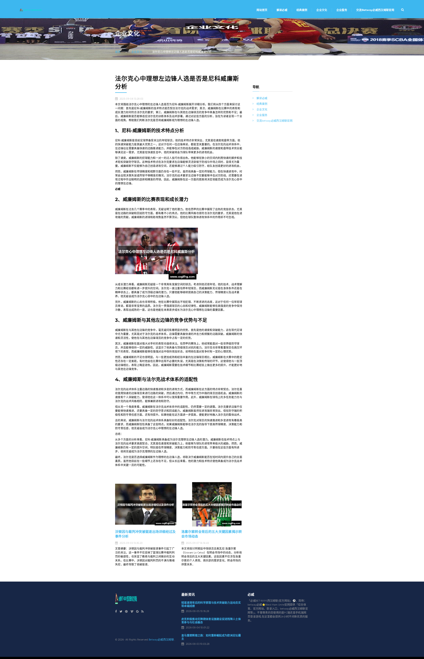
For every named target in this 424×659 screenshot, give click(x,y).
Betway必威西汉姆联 (161, 640)
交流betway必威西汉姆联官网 (375, 10)
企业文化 (321, 10)
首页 (118, 52)
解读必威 (282, 10)
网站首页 (262, 10)
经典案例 (301, 10)
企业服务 (341, 10)
